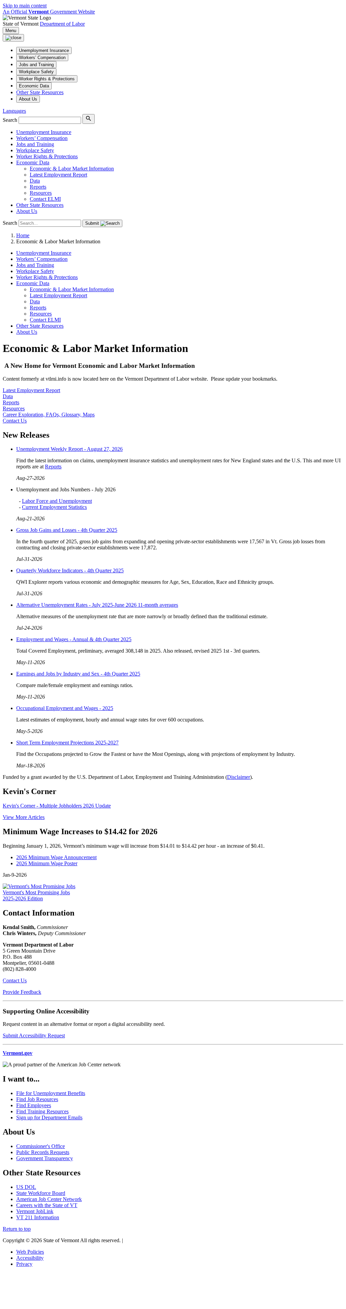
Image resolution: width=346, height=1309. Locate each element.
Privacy (24, 1264)
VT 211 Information (37, 1217)
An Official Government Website (49, 12)
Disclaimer (238, 777)
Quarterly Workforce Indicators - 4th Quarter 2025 (70, 570)
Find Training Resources (42, 1111)
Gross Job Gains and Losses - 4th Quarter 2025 (66, 530)
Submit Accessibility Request (34, 1035)
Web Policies (30, 1252)
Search (10, 120)
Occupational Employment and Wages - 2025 (64, 708)
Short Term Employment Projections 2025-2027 (67, 742)
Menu (10, 30)
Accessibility (30, 1258)
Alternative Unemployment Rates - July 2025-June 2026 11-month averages (97, 605)
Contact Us (15, 980)
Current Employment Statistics (54, 507)
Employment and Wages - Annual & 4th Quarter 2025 (73, 639)
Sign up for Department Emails (49, 1117)
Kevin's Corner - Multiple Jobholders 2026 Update (57, 806)
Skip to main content (25, 5)
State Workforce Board (40, 1193)
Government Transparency (44, 1158)
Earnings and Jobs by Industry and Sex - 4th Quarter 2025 (78, 674)
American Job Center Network (49, 1199)
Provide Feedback (22, 992)
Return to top (17, 1229)
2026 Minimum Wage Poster (46, 863)
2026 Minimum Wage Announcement (56, 857)
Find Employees (33, 1105)
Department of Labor (62, 24)
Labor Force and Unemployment (57, 501)
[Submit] (88, 119)
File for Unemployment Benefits (50, 1093)
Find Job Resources (37, 1099)
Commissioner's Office (40, 1146)
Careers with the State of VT (46, 1205)
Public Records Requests (42, 1152)
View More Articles (24, 817)
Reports (53, 466)
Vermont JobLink (34, 1211)
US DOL (26, 1187)
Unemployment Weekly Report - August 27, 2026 (69, 449)
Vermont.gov (17, 1053)
